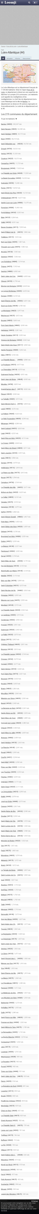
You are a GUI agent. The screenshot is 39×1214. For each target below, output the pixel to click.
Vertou (3, 154)
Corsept (4, 664)
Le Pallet (4, 635)
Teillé (3, 905)
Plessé (3, 394)
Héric (3, 355)
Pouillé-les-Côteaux (8, 1101)
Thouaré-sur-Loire (7, 247)
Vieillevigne (5, 468)
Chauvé (3, 728)
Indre (3, 458)
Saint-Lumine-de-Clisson (9, 826)
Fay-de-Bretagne (7, 566)
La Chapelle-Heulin (7, 610)
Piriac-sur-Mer (6, 767)
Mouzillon (4, 693)
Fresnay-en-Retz (7, 1022)
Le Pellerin (4, 414)
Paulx (3, 851)
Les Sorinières (6, 262)
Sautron (4, 271)
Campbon (4, 482)
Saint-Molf (5, 762)
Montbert (4, 605)
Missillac (4, 384)
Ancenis (4, 252)
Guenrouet (5, 630)
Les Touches (5, 772)
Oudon (3, 541)
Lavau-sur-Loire (6, 1130)
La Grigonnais (6, 939)
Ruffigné (4, 1140)
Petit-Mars (5, 522)
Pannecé (4, 988)
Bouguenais (5, 168)
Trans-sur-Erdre (6, 1071)
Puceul (3, 1067)
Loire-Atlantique (22, 46)
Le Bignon (4, 546)
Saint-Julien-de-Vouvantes (9, 1076)
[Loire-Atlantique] (3, 58)
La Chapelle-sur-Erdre (9, 173)
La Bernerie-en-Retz (8, 708)
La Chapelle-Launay (8, 654)
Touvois (4, 929)
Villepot (3, 1150)
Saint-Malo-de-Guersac (9, 561)
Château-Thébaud (7, 644)
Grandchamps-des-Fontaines (9, 389)
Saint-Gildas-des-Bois (9, 527)
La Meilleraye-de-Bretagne (9, 993)
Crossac (4, 659)
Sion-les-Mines (6, 919)
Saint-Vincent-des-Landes (9, 959)
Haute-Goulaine (6, 335)
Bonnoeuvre (5, 1170)
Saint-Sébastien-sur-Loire (9, 144)
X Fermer (34, 1201)
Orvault (3, 149)
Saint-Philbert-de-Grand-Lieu (9, 232)
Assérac (4, 885)
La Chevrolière (6, 370)
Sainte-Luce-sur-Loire (9, 203)
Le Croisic (4, 443)
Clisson (3, 281)
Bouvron (4, 649)
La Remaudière (6, 1032)
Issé (2, 880)
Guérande (4, 183)
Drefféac (4, 890)
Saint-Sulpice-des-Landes (9, 1155)
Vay (2, 846)
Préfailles (4, 1008)
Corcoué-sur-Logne (8, 723)
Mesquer (4, 909)
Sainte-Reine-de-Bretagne (9, 811)
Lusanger (4, 1052)
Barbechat (4, 1003)
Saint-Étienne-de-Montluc (9, 301)
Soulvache (4, 1184)
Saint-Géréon (6, 669)
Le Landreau (5, 615)
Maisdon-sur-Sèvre (8, 698)
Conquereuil (5, 1042)
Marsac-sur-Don (7, 963)
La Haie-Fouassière (8, 419)
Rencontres (26, 58)
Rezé (3, 139)
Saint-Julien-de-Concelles (9, 276)
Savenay (4, 257)
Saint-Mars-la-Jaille (8, 733)
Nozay (3, 478)
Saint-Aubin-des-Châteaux (9, 924)
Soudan (3, 816)
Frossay (4, 625)
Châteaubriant (6, 198)
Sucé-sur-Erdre (6, 306)
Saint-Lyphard (6, 428)
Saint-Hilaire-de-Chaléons (9, 831)
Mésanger (4, 424)
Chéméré (4, 782)
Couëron (4, 159)
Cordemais (5, 620)
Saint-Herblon (6, 743)
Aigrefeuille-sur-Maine (9, 571)
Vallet (3, 222)
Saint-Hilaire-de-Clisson (9, 821)
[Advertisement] (19, 25)
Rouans (3, 684)
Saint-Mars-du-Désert (9, 448)
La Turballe (5, 399)
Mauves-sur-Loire (7, 600)
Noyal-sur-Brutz (6, 1165)
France (3, 46)
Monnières (5, 855)
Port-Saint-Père (6, 674)
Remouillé (4, 914)
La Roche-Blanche (7, 1037)
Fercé (3, 1174)
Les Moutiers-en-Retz (9, 998)
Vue (2, 968)
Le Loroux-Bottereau (8, 291)
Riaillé (3, 797)
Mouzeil (4, 900)
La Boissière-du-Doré (8, 1086)
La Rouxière (5, 1062)
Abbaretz (4, 860)
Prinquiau (4, 595)
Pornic (3, 188)
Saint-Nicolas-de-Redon (9, 590)
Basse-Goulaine (6, 227)
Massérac (4, 1160)
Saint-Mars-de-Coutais (9, 718)
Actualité (9, 58)
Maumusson (5, 1057)
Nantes (25, 102)
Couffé (3, 757)
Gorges (3, 463)
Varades (4, 502)
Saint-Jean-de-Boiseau (9, 379)
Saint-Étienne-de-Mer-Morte (9, 973)
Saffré (3, 512)
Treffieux (4, 1135)
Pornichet (4, 208)
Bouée (3, 1096)
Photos (17, 58)
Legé (3, 433)
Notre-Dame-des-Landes (9, 836)
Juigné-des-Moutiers (8, 1194)
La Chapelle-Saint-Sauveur (9, 1125)
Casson (4, 806)
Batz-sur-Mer (6, 581)
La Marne (4, 978)
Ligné (3, 409)
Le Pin (3, 1145)
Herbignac (4, 330)
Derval (3, 556)
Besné (3, 703)
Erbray (3, 640)
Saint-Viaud (5, 787)
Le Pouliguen (5, 365)
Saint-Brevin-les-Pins (8, 193)
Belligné (3, 895)
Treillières (4, 237)
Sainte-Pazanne (6, 350)
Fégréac (4, 777)
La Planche (5, 747)
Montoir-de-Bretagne (8, 286)
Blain (2, 217)
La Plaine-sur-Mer (7, 473)
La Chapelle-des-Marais (9, 487)
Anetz (3, 865)
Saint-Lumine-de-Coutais (9, 875)
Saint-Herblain (6, 134)
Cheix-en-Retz (6, 1111)
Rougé (3, 752)
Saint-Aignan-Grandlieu (9, 517)
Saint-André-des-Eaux (9, 345)
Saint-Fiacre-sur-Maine (9, 1017)
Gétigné (3, 532)
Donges (3, 296)
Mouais (3, 1189)
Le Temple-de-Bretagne (9, 870)
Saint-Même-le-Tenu (8, 1027)
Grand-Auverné (6, 1120)
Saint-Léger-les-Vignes (9, 944)
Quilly (3, 1013)
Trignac (3, 266)
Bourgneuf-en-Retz (8, 536)
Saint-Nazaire (6, 129)
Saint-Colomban (7, 586)
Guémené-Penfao (7, 374)
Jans (3, 1047)
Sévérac (4, 949)
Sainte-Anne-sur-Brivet (9, 713)
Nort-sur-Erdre (6, 242)
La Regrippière (6, 934)
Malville (3, 576)
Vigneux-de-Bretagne (8, 340)
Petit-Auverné (6, 1179)
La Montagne (5, 311)
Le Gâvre (4, 954)
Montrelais (5, 1106)
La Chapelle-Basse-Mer (9, 360)
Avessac (4, 738)
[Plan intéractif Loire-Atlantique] (19, 73)
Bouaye (3, 320)
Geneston (4, 507)
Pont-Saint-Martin (7, 325)
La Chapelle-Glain (7, 1116)
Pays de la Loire (11, 46)
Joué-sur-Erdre (6, 801)
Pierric (3, 1081)
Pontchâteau (5, 213)
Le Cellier (4, 497)
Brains (3, 689)
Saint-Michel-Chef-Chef (9, 404)
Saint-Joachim (6, 453)
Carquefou (5, 163)
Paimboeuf (5, 551)
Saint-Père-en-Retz (8, 438)
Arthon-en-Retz (6, 492)
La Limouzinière (6, 792)
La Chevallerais (6, 983)
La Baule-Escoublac (8, 178)
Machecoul (5, 316)
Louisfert (4, 1091)
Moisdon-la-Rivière (7, 841)
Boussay (4, 679)
